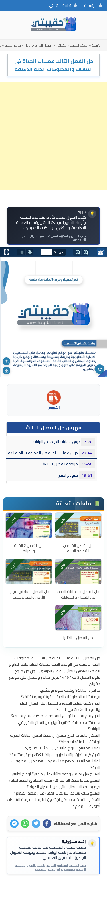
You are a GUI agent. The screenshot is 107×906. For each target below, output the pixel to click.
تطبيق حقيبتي (60, 5)
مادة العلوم (13, 45)
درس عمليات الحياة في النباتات (62, 441)
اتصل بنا (71, 888)
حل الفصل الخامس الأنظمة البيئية (78, 548)
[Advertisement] (53, 136)
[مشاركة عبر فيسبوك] (47, 823)
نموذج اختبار (75, 475)
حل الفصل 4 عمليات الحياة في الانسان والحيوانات (78, 594)
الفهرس (53, 407)
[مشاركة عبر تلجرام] (14, 823)
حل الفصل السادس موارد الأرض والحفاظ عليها (29, 594)
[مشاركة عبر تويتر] (36, 823)
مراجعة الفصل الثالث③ (66, 464)
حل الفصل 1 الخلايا (78, 637)
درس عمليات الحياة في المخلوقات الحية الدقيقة (49, 453)
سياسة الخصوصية (44, 888)
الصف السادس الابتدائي (72, 45)
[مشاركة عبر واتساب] (25, 823)
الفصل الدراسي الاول (39, 45)
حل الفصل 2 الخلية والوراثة (29, 548)
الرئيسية (90, 5)
